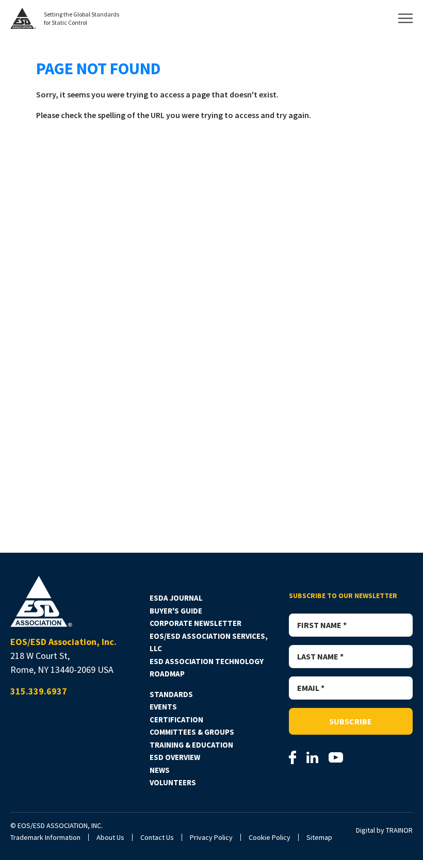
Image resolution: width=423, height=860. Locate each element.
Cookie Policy (269, 837)
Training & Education (191, 745)
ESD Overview (175, 757)
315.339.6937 (38, 691)
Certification (176, 719)
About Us (110, 837)
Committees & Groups (192, 732)
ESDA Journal (176, 598)
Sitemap (319, 837)
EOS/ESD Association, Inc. (41, 601)
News (160, 770)
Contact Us (157, 837)
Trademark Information (45, 837)
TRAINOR (399, 830)
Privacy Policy (211, 837)
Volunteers (173, 782)
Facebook (292, 757)
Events (163, 707)
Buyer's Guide (176, 611)
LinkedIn (312, 757)
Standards (171, 694)
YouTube (336, 757)
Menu (405, 18)
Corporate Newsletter (195, 623)
